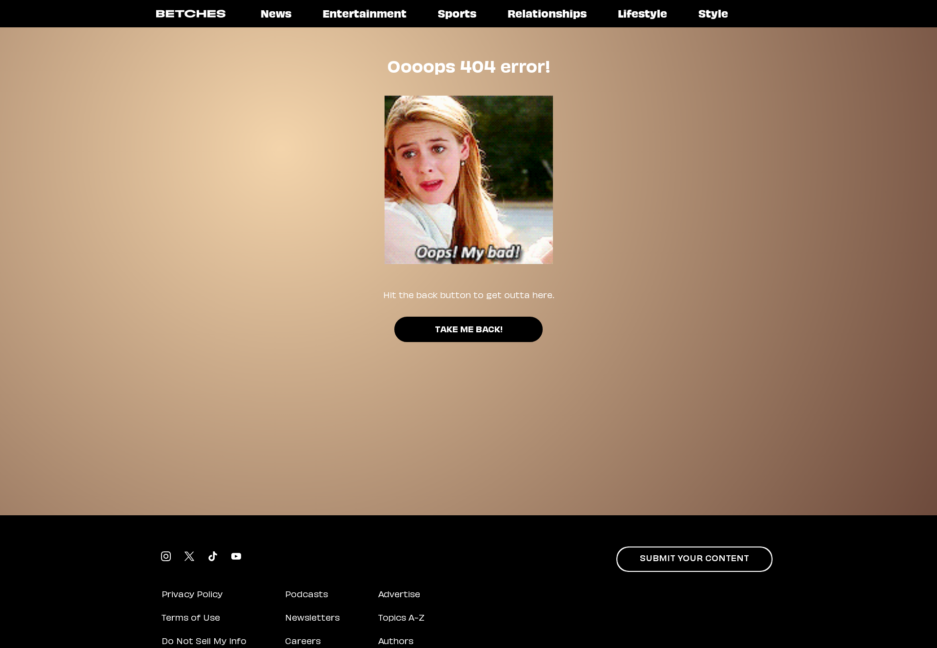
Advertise (399, 595)
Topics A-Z (401, 619)
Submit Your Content (694, 559)
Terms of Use (191, 619)
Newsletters (312, 619)
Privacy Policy (192, 595)
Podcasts (306, 595)
